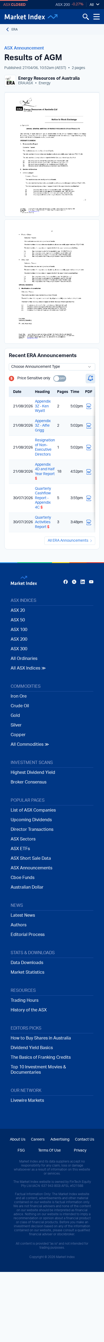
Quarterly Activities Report (43, 522)
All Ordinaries (24, 658)
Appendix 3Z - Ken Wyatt (43, 406)
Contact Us (84, 1139)
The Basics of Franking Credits (41, 1057)
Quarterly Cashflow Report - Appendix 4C (43, 498)
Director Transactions (32, 829)
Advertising (59, 1139)
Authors (18, 925)
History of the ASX (29, 1010)
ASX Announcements (31, 868)
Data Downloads (27, 963)
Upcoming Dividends (31, 820)
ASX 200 (62, 5)
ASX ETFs (20, 849)
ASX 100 (19, 630)
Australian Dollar (27, 887)
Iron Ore (19, 696)
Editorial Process (28, 934)
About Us (17, 1139)
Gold (15, 715)
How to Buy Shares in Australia (41, 1038)
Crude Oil (20, 706)
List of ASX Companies (33, 810)
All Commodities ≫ (30, 744)
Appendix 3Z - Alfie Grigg (43, 425)
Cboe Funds (22, 877)
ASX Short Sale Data (31, 858)
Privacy (80, 1150)
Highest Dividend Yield (33, 772)
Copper (18, 735)
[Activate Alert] (90, 378)
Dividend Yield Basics (32, 1048)
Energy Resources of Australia (49, 78)
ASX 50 (18, 620)
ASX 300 (19, 649)
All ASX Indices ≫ (28, 668)
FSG (21, 1150)
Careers (38, 1139)
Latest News (23, 915)
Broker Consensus (28, 782)
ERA (14, 29)
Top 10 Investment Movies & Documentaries (38, 1070)
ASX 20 (18, 610)
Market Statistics (27, 972)
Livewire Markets (27, 1100)
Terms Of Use (49, 1150)
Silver (16, 725)
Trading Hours (24, 1000)
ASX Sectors (23, 839)
